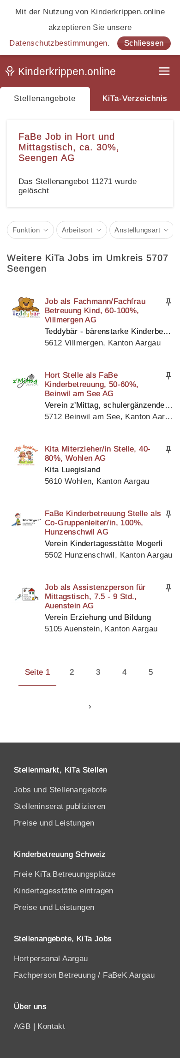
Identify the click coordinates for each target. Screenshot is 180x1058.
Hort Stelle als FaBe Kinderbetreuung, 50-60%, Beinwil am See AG (92, 384)
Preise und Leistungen (54, 823)
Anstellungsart (137, 230)
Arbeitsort (77, 230)
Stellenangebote (45, 98)
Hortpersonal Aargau (51, 958)
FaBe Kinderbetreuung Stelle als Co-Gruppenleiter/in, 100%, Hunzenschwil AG (103, 522)
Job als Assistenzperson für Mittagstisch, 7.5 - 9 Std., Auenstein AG (95, 596)
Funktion (26, 230)
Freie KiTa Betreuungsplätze (65, 874)
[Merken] (168, 302)
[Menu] (165, 72)
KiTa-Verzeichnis (135, 98)
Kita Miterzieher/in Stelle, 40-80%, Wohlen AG (97, 454)
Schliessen (144, 43)
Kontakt (51, 1026)
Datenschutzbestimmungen (58, 43)
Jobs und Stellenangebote (60, 789)
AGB (22, 1026)
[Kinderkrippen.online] (62, 73)
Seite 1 (37, 672)
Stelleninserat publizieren (59, 806)
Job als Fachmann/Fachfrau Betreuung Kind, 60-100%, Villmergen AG (95, 310)
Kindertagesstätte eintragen (64, 890)
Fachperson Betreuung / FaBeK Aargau (84, 975)
